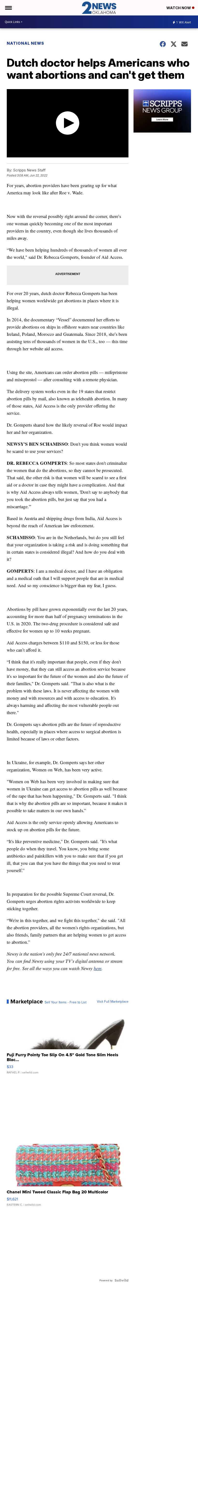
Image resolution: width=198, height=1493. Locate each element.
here (97, 968)
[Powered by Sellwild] (121, 1280)
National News (25, 43)
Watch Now (179, 8)
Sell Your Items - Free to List (65, 1002)
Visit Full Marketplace (112, 1001)
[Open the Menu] (8, 7)
